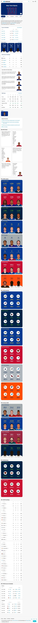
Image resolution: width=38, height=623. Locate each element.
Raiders (4, 539)
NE (13, 37)
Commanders (5, 548)
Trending (8, 618)
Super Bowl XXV (13, 23)
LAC (10, 589)
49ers (4, 577)
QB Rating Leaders (5, 262)
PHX (13, 39)
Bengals (4, 517)
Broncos (4, 533)
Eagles (4, 62)
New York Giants (11, 6)
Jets (4, 510)
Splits (21, 16)
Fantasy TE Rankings (5, 431)
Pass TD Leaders (5, 221)
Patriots (4, 503)
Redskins (4, 60)
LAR (16, 606)
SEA (16, 604)
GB (16, 597)
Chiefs (4, 537)
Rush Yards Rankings (5, 347)
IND (15, 610)
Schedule (12, 16)
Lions (4, 560)
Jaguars (4, 523)
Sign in (33, 1)
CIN (10, 597)
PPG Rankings (4, 292)
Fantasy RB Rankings (5, 404)
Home (2, 618)
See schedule (19, 27)
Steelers (4, 513)
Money (5, 618)
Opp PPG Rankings (5, 310)
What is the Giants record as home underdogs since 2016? (11, 123)
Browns (4, 519)
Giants (4, 550)
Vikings (4, 558)
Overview (3, 16)
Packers (4, 556)
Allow (34, 621)
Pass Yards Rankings (5, 365)
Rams (4, 575)
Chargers (4, 535)
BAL (9, 610)
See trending (5, 126)
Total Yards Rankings (5, 328)
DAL (10, 591)
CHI (13, 35)
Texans (4, 525)
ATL (9, 612)
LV (16, 595)
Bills (3, 505)
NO (16, 593)
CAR (16, 591)
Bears (4, 553)
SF (13, 33)
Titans (4, 529)
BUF (13, 31)
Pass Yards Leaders (5, 180)
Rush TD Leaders (5, 235)
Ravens (4, 515)
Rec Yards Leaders (5, 208)
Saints (4, 570)
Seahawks (4, 573)
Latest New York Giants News (7, 69)
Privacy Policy (28, 620)
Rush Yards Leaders (5, 194)
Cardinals (4, 66)
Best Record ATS (5, 462)
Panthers (4, 563)
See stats (20, 93)
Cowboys (4, 64)
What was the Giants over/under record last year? (11, 125)
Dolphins (4, 507)
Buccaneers (5, 565)
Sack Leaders (4, 275)
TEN (10, 595)
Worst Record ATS (5, 480)
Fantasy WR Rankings (5, 418)
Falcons (4, 567)
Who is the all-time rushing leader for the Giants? (11, 120)
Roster (17, 16)
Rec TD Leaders (4, 248)
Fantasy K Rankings (5, 445)
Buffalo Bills (4, 23)
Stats (8, 16)
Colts (4, 527)
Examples (12, 618)
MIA (16, 589)
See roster (20, 42)
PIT (15, 612)
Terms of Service (15, 620)
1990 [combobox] (2, 18)
